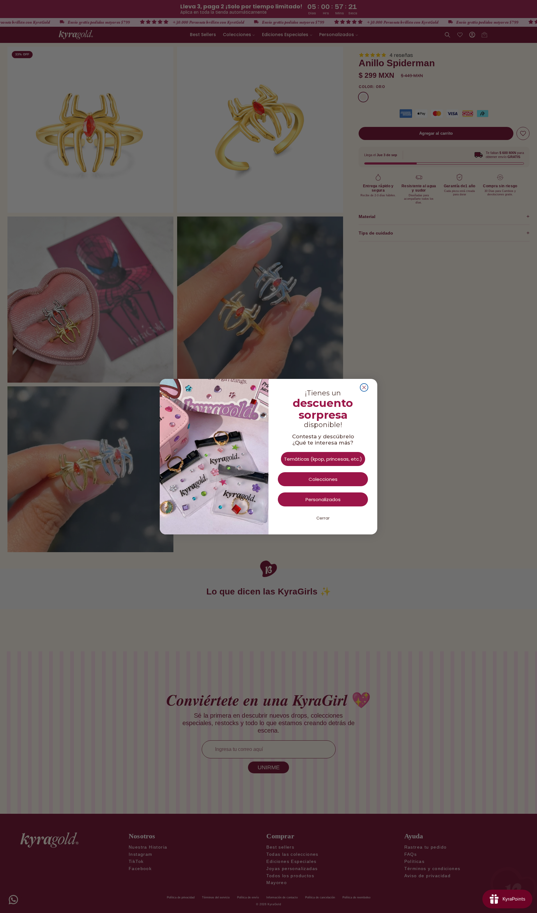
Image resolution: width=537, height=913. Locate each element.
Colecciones (323, 479)
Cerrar (323, 518)
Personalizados (323, 499)
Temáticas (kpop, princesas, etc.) (323, 459)
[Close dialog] (364, 387)
